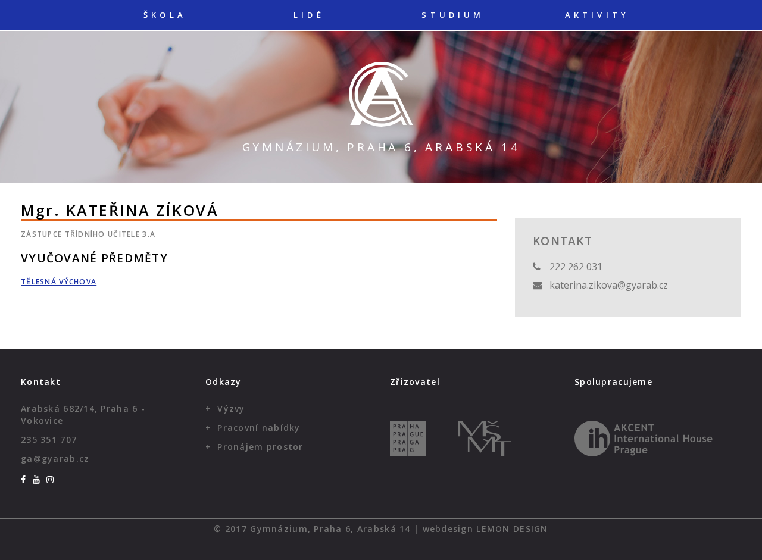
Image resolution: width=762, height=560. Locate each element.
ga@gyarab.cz (55, 458)
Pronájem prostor (260, 446)
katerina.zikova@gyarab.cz (608, 285)
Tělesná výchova (58, 282)
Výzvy (231, 408)
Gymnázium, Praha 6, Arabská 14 (381, 147)
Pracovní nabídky (258, 427)
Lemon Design (512, 528)
